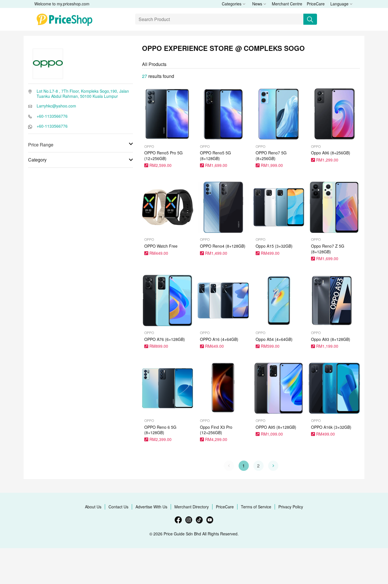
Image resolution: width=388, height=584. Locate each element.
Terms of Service (256, 507)
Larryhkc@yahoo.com (56, 105)
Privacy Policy (290, 507)
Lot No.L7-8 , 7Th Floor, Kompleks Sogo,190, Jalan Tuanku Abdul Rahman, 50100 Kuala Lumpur (83, 93)
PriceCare (316, 4)
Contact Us (118, 507)
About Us (93, 507)
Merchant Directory (191, 507)
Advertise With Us (151, 507)
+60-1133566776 (52, 116)
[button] (273, 466)
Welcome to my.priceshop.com (61, 4)
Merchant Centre (287, 4)
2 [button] (258, 465)
